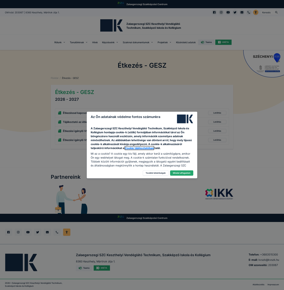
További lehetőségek (156, 173)
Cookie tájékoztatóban (139, 148)
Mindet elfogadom (181, 173)
